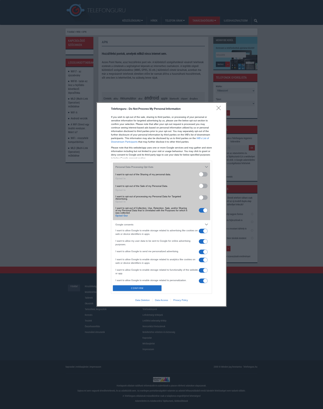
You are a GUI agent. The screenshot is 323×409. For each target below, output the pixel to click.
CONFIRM (137, 288)
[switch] (203, 174)
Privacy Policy (180, 300)
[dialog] (161, 204)
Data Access (161, 300)
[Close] (220, 109)
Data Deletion (142, 300)
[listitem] (161, 167)
